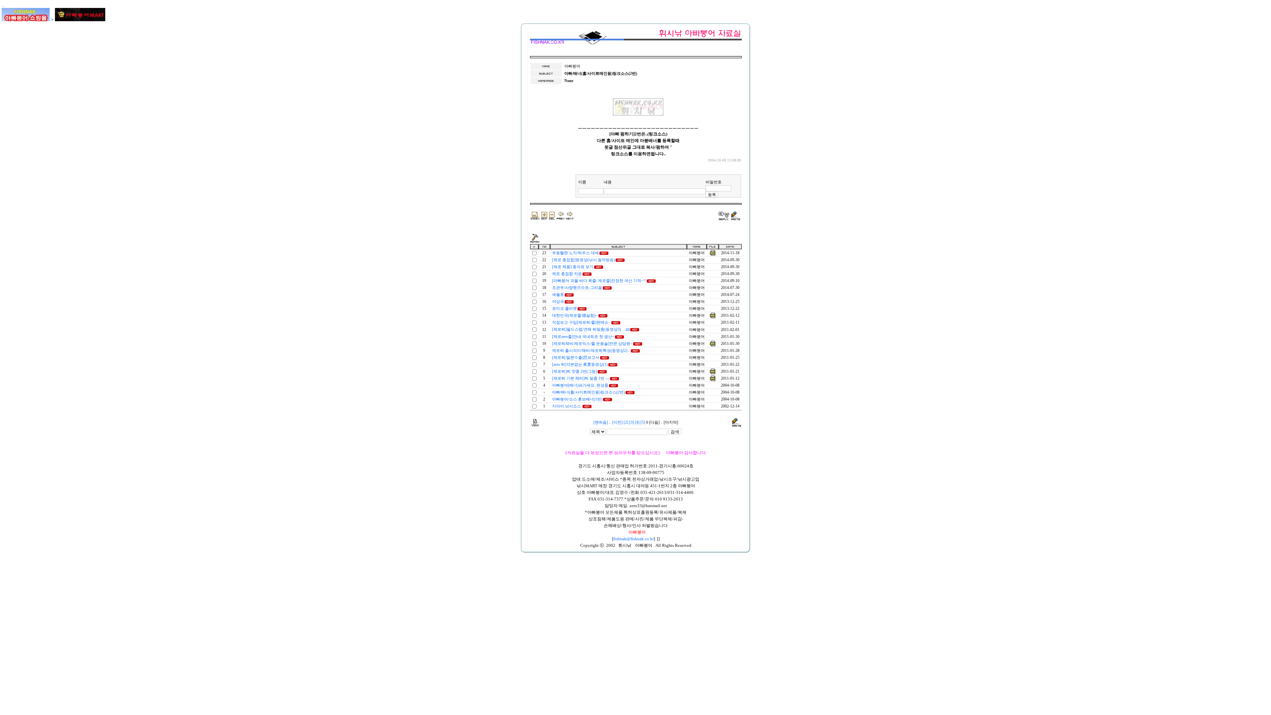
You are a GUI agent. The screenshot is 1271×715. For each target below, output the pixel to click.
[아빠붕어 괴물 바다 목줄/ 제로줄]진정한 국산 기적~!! (599, 280)
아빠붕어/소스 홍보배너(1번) (577, 399)
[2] (626, 422)
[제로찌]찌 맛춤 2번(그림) (574, 371)
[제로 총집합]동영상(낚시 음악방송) (583, 260)
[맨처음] (600, 422)
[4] (637, 422)
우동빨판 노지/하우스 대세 (575, 253)
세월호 (558, 294)
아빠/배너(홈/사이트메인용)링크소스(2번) (588, 392)
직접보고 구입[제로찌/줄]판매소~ (581, 322)
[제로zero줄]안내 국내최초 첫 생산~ (583, 336)
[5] (642, 422)
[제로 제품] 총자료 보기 (572, 266)
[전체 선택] (534, 246)
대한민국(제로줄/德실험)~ (575, 315)
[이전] (617, 422)
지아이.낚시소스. (567, 406)
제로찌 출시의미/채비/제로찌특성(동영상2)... (591, 350)
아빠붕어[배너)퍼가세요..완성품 (580, 385)
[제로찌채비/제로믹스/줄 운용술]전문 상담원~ (592, 343)
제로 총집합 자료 (567, 273)
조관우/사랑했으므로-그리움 (577, 287)
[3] (631, 422)
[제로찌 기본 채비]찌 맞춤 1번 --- (580, 378)
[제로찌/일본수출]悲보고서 (575, 357)
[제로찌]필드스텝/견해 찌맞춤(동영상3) (591, 329)
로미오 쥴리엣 (564, 308)
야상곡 (558, 301)
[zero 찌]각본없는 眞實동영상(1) (580, 364)
